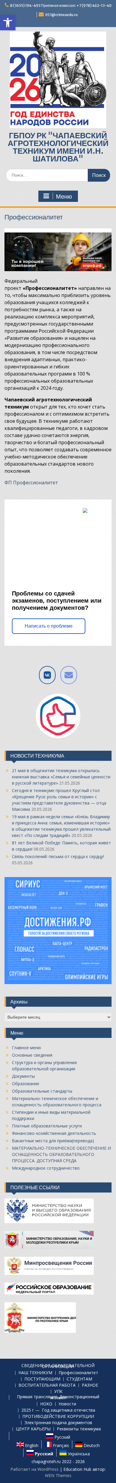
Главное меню (26, 1047)
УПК (58, 1392)
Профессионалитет (78, 1373)
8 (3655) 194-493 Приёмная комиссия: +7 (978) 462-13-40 (61, 5)
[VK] (47, 675)
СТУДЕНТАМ (79, 1379)
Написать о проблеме (49, 626)
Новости (67, 1404)
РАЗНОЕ (90, 1385)
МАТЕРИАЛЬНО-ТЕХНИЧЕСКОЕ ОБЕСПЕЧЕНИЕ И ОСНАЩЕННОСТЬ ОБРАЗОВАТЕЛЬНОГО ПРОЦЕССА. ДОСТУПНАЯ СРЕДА (61, 1154)
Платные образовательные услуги (47, 1126)
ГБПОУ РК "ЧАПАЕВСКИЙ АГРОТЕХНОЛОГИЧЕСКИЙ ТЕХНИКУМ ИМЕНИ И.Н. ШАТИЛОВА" (58, 147)
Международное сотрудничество (46, 1168)
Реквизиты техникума (79, 1429)
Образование (25, 1083)
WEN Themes (58, 1475)
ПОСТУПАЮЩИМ (42, 1379)
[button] (7, 22)
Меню (64, 196)
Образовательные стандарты (42, 1091)
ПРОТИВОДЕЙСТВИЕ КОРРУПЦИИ (58, 1416)
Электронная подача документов (58, 1423)
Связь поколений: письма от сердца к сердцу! (58, 856)
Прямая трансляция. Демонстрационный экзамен (58, 1397)
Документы (23, 1076)
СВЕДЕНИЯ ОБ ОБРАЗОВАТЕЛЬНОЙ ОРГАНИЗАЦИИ (58, 1366)
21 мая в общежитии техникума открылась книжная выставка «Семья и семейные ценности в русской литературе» (61, 777)
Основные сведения (32, 1055)
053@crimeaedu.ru (61, 14)
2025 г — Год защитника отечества (58, 1410)
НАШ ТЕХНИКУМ (35, 1373)
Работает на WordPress (34, 1469)
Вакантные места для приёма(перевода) (53, 1140)
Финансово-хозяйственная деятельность (54, 1133)
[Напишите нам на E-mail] (68, 675)
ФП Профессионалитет (31, 482)
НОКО (46, 1404)
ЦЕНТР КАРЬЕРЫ (33, 1429)
